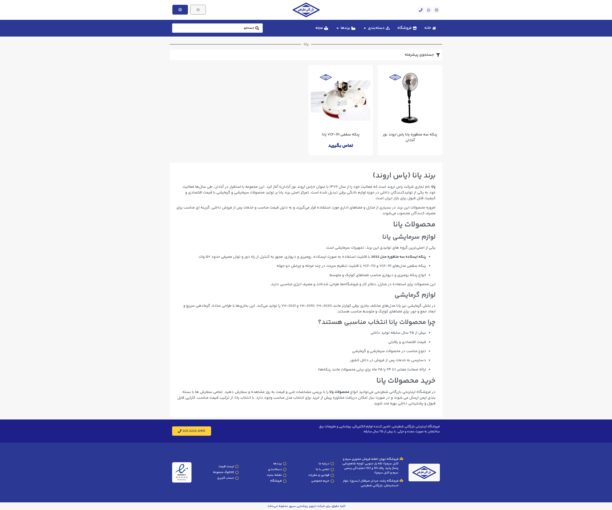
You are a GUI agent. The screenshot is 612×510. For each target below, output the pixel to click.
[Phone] (420, 10)
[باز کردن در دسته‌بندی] (365, 28)
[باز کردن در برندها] (337, 28)
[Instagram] (436, 10)
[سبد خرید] (198, 10)
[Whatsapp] (428, 10)
